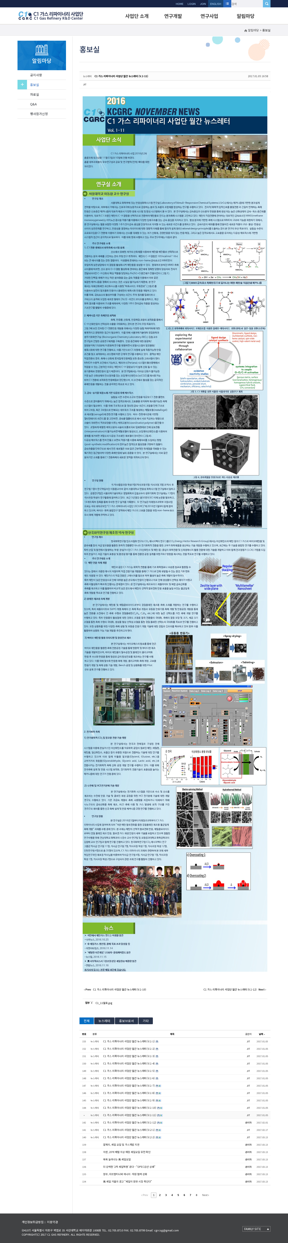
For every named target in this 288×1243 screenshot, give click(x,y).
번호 (84, 1034)
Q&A (33, 104)
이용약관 (52, 1222)
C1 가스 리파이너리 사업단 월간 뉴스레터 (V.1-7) (129, 1085)
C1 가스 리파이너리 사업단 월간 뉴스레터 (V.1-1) (129, 1041)
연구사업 (209, 15)
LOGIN (192, 4)
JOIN (203, 4)
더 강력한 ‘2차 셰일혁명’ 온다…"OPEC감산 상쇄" (129, 1166)
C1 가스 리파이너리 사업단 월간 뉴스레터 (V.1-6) (129, 1078)
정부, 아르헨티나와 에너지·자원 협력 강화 (125, 1174)
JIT (84, 84)
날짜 (261, 1034)
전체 (87, 1021)
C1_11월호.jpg (104, 1003)
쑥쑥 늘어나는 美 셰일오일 (117, 1159)
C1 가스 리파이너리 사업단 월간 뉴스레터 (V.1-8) (129, 1093)
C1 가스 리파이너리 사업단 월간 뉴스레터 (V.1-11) (121, 76)
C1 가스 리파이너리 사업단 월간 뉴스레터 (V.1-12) (130, 1122)
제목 (172, 1034)
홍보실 (34, 84)
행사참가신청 (39, 114)
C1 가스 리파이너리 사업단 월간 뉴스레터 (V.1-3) (129, 1056)
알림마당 (245, 15)
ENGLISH (215, 4)
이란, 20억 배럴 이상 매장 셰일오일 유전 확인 (127, 1152)
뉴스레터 (104, 1021)
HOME (179, 4)
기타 (146, 1021)
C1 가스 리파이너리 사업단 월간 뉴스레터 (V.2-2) (129, 1137)
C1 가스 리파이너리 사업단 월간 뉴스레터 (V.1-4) (129, 1063)
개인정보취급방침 (33, 1222)
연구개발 (173, 15)
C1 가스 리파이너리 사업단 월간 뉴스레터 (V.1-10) (130, 1107)
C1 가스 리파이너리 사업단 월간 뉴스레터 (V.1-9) (129, 1100)
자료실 (34, 94)
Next (205, 1195)
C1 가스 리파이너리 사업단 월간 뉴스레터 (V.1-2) (129, 1048)
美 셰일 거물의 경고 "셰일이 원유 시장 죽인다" (127, 1181)
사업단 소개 (137, 15)
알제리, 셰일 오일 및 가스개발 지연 (121, 1144)
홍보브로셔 (126, 1021)
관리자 (248, 1122)
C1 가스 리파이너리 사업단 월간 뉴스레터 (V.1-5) (129, 1070)
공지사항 (36, 75)
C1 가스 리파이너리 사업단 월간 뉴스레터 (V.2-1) (129, 1129)
